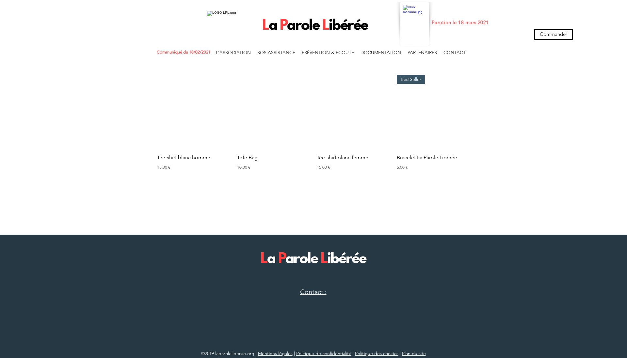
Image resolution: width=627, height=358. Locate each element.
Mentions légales (275, 353)
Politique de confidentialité (323, 353)
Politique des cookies (376, 353)
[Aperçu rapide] (194, 111)
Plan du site (414, 353)
